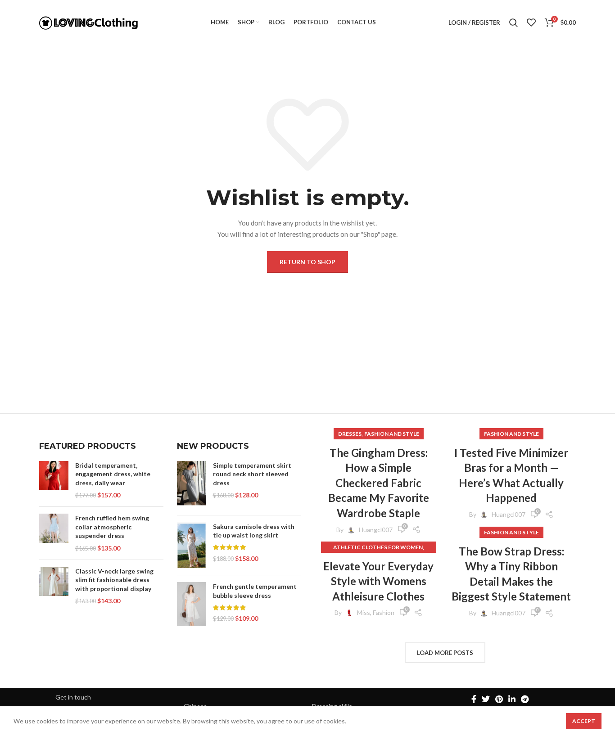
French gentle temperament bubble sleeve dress (255, 590)
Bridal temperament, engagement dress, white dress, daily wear (112, 474)
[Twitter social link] (486, 699)
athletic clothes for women (378, 547)
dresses (350, 433)
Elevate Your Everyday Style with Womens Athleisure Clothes (378, 581)
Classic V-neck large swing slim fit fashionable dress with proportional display (114, 579)
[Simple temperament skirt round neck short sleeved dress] (191, 484)
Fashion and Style (391, 433)
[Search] (513, 23)
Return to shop (307, 262)
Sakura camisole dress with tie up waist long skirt (253, 531)
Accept (583, 721)
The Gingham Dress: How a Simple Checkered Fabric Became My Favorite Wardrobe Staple (378, 482)
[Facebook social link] (474, 699)
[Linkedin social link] (512, 699)
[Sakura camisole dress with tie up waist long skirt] (191, 545)
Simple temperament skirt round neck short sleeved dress (252, 474)
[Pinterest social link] (499, 699)
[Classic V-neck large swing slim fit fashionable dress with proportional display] (53, 586)
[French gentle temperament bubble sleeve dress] (191, 604)
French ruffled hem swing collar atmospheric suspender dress (112, 526)
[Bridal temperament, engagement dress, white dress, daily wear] (53, 480)
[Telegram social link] (524, 699)
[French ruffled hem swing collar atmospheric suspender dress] (53, 533)
